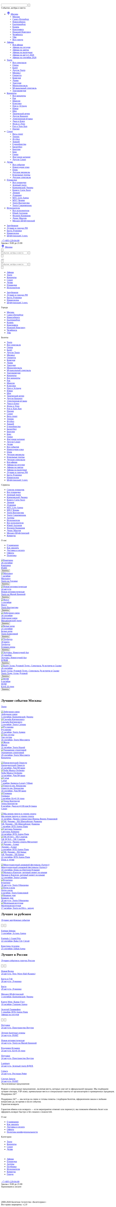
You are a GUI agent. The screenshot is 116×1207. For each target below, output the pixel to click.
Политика (11, 555)
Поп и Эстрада (19, 106)
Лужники (17, 195)
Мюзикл (16, 73)
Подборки (12, 1166)
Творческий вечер (21, 113)
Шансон (16, 101)
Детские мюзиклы (21, 172)
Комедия (16, 78)
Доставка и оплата (16, 550)
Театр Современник (22, 205)
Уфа (14, 37)
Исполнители (13, 208)
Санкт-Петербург (20, 19)
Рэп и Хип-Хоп (19, 126)
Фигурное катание (21, 157)
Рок (14, 98)
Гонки (15, 154)
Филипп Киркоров (21, 215)
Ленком (16, 192)
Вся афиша (17, 45)
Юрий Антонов (20, 213)
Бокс (14, 152)
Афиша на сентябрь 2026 (24, 57)
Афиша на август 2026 (23, 55)
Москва (14, 14)
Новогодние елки (20, 167)
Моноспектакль (20, 85)
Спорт (10, 131)
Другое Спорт (19, 159)
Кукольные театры (21, 175)
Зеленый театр (19, 185)
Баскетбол (17, 147)
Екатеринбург (19, 24)
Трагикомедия (19, 90)
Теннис (16, 136)
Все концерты (19, 96)
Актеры (10, 517)
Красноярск (18, 29)
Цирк (15, 169)
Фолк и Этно (18, 124)
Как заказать (13, 548)
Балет (15, 67)
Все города (17, 39)
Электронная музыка (22, 118)
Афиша (10, 42)
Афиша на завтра (20, 50)
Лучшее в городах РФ (17, 228)
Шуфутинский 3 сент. (17, 236)
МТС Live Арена (20, 198)
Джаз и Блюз (18, 121)
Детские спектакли (21, 177)
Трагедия (16, 83)
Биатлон (16, 149)
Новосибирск (18, 22)
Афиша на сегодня (21, 47)
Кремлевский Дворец (22, 187)
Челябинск (17, 34)
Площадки (12, 180)
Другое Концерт (20, 116)
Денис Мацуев (19, 218)
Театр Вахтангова (21, 203)
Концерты (12, 93)
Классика (17, 103)
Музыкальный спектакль (24, 88)
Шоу (14, 111)
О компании (13, 545)
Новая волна (13, 233)
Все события (18, 164)
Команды (11, 535)
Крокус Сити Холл (21, 190)
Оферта (10, 553)
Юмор (15, 108)
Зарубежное (12, 225)
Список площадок (15, 489)
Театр (9, 60)
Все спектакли (19, 62)
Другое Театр (18, 70)
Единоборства (19, 144)
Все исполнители (20, 210)
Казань (15, 27)
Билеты (5, 571)
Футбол (16, 139)
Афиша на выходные (22, 52)
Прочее (16, 129)
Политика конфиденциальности (22, 1132)
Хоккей (16, 141)
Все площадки (19, 182)
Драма (15, 80)
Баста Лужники (14, 230)
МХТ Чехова (18, 200)
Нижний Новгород (21, 32)
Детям (10, 162)
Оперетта (17, 75)
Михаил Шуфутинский (23, 220)
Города (10, 1174)
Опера (15, 65)
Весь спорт (17, 134)
